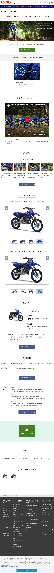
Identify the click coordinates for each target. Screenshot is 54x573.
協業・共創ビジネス (31, 506)
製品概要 (9, 16)
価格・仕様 (37, 16)
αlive (27, 525)
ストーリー (44, 514)
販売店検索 (29, 6)
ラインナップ (8, 6)
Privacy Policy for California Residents (9, 566)
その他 (51, 6)
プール (14, 510)
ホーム (25, 2)
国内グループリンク (47, 529)
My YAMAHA (46, 6)
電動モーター (16, 538)
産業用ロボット (16, 508)
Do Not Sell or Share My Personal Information (26, 570)
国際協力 (15, 544)
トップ (4, 6)
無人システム (16, 517)
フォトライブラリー (26, 16)
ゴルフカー (15, 519)
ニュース (44, 510)
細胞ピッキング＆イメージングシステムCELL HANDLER (18, 534)
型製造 (14, 512)
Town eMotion (29, 509)
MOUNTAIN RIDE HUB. (32, 523)
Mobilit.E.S (28, 529)
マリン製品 (5, 514)
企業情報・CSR (46, 504)
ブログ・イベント (15, 6)
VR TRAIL (28, 527)
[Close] (51, 558)
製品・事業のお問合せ (38, 2)
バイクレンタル (36, 6)
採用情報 (44, 521)
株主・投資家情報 (46, 508)
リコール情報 (30, 2)
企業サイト (46, 2)
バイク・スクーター (19, 495)
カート (4, 520)
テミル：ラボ (29, 511)
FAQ (42, 6)
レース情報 (44, 525)
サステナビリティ (46, 506)
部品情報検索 (6, 533)
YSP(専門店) (22, 6)
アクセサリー (45, 16)
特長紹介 (16, 16)
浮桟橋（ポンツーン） (18, 514)
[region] (27, 564)
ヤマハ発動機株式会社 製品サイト (7, 495)
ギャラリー (44, 512)
